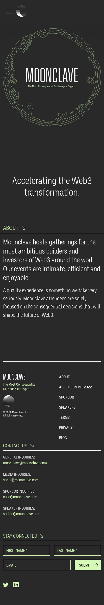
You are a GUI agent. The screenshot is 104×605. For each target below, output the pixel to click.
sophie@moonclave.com (21, 513)
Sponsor (66, 397)
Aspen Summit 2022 (75, 386)
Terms (64, 417)
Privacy (65, 427)
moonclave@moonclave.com (25, 462)
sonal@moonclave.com (21, 479)
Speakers (67, 407)
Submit (85, 565)
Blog (63, 437)
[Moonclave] (21, 11)
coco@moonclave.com (20, 496)
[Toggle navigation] (9, 11)
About (64, 376)
